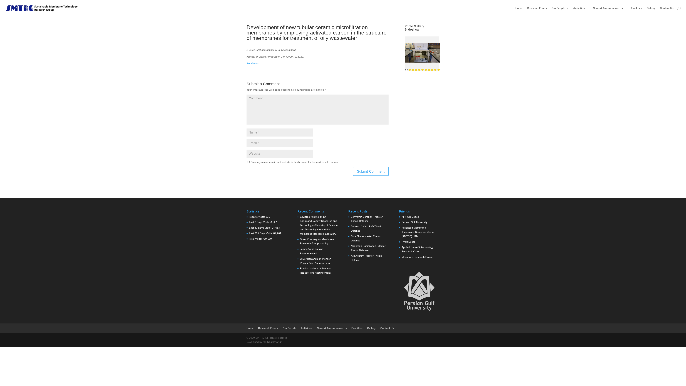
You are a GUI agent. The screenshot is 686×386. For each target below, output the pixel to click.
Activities (579, 8)
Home (518, 8)
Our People (558, 8)
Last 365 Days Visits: (261, 233)
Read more (253, 63)
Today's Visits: (257, 216)
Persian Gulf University (414, 222)
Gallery (651, 8)
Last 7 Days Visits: (259, 222)
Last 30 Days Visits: (260, 227)
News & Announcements (608, 8)
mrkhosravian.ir (272, 341)
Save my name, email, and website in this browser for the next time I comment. (295, 162)
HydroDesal (408, 241)
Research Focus (537, 8)
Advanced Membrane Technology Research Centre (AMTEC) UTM (418, 232)
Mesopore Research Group (417, 257)
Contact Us (666, 8)
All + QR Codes (410, 216)
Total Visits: (255, 238)
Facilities (636, 8)
